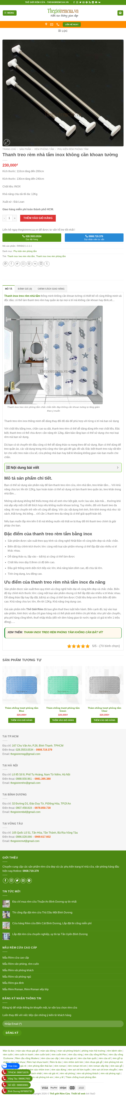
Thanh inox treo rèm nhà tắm (21, 256)
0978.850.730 (43, 807)
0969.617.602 (43, 836)
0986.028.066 (24, 836)
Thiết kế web (78, 1093)
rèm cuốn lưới (42, 1054)
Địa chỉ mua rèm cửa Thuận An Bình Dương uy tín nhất (44, 901)
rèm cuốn (8, 1054)
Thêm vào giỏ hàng (37, 218)
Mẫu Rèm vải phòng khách (18, 970)
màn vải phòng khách (68, 1050)
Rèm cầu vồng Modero (27, 1058)
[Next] (123, 697)
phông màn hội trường (93, 1050)
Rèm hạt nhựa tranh (37, 1062)
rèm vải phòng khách (88, 1073)
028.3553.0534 (24, 749)
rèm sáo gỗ (116, 1065)
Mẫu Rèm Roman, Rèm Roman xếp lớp (25, 989)
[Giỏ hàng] (120, 13)
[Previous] (2, 697)
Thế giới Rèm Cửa (60, 1093)
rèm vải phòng (67, 1073)
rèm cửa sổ (105, 1058)
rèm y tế (59, 1077)
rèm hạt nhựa (18, 1062)
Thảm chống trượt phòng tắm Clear (104, 709)
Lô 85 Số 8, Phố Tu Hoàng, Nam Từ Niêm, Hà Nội (41, 774)
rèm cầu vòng (75, 1054)
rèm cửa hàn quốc (87, 1058)
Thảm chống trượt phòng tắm (80, 1077)
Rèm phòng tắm (44, 149)
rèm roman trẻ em (77, 1065)
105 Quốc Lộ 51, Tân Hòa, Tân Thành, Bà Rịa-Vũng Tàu (45, 832)
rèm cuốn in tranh (24, 1054)
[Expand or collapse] (118, 467)
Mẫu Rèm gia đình (13, 983)
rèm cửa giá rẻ (68, 1058)
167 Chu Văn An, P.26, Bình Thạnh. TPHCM (37, 745)
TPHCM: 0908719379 (18, 1072)
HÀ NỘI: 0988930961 (18, 1085)
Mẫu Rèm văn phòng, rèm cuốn (20, 963)
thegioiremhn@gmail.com (25, 782)
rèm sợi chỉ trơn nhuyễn (104, 1069)
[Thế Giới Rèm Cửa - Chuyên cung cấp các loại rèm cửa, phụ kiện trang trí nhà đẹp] (63, 13)
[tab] (8, 288)
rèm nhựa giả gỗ (93, 1062)
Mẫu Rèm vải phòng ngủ (16, 976)
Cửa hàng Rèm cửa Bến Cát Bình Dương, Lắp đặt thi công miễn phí (52, 923)
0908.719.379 (44, 749)
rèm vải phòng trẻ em (42, 1077)
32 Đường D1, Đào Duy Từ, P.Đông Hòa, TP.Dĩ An (41, 803)
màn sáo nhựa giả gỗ (27, 1050)
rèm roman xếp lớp (98, 1065)
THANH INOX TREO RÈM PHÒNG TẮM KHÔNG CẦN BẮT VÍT (63, 632)
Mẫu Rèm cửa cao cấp (15, 957)
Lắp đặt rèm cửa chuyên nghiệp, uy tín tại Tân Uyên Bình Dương (50, 934)
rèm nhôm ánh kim (73, 1062)
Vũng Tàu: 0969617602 (19, 1078)
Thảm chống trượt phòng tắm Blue (21, 709)
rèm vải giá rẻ (51, 1073)
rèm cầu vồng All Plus (95, 1054)
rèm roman (60, 1065)
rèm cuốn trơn (59, 1054)
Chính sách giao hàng (51, 289)
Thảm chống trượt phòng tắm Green (63, 709)
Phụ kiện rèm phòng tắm (72, 149)
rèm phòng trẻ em (113, 1062)
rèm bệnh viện (114, 1050)
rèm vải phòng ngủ (110, 1073)
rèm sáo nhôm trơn (39, 1069)
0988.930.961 (24, 778)
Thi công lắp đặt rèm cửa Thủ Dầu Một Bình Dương (42, 912)
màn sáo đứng (47, 1050)
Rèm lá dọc (56, 1062)
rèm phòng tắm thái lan (40, 1065)
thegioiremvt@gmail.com (24, 841)
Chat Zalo (12, 1066)
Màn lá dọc (8, 1050)
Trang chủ (9, 149)
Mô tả (8, 289)
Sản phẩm (25, 149)
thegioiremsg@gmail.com (25, 754)
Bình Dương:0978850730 (20, 1091)
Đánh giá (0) (25, 289)
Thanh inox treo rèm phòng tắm (51, 256)
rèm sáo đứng (58, 1069)
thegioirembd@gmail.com (25, 812)
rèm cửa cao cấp (50, 1058)
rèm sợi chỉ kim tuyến (79, 1069)
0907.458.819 (24, 807)
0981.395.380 (43, 778)
